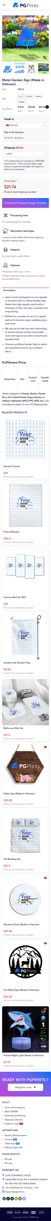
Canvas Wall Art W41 (15, 597)
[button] (45, 39)
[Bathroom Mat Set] (25, 702)
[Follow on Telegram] (24, 1198)
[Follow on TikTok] (8, 1198)
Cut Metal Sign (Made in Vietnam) (21, 989)
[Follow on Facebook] (4, 1198)
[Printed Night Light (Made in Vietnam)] (25, 1029)
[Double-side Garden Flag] (25, 637)
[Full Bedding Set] (25, 833)
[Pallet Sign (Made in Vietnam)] (25, 767)
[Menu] (4, 4)
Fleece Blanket (11, 531)
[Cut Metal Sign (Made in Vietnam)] (25, 964)
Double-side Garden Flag (17, 662)
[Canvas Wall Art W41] (25, 571)
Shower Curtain (12, 466)
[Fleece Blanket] (25, 506)
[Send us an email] (12, 1198)
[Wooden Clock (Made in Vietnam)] (25, 898)
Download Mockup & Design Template (26, 202)
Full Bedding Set (12, 859)
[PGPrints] (25, 5)
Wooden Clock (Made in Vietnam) (21, 924)
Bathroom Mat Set (13, 728)
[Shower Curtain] (25, 440)
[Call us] (16, 1198)
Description (9, 290)
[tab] (25, 290)
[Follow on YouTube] (20, 1198)
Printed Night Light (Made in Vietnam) (24, 1055)
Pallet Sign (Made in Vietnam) (19, 793)
